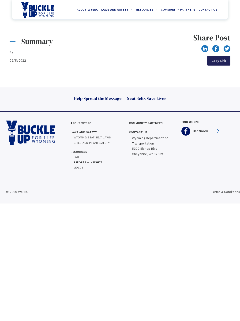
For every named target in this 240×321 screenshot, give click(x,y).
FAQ (76, 157)
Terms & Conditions (225, 192)
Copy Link (219, 61)
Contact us (138, 132)
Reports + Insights (88, 162)
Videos (78, 167)
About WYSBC (87, 9)
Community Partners (178, 9)
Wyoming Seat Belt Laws (92, 137)
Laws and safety (114, 9)
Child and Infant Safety (92, 143)
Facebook (200, 131)
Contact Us (208, 9)
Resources (144, 9)
